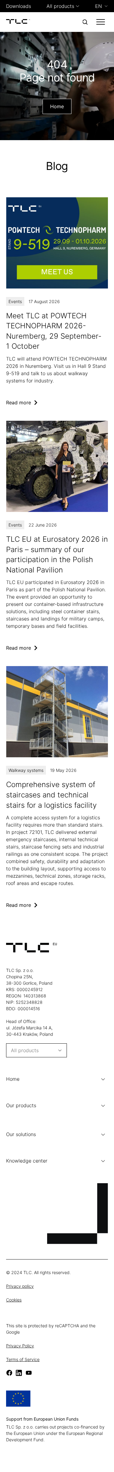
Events (15, 301)
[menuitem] (101, 6)
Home (57, 106)
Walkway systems (26, 770)
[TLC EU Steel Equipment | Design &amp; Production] (18, 22)
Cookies (14, 1299)
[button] (57, 1079)
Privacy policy (20, 1286)
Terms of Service (23, 1359)
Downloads (18, 6)
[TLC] (57, 536)
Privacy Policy (20, 1345)
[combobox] (60, 6)
